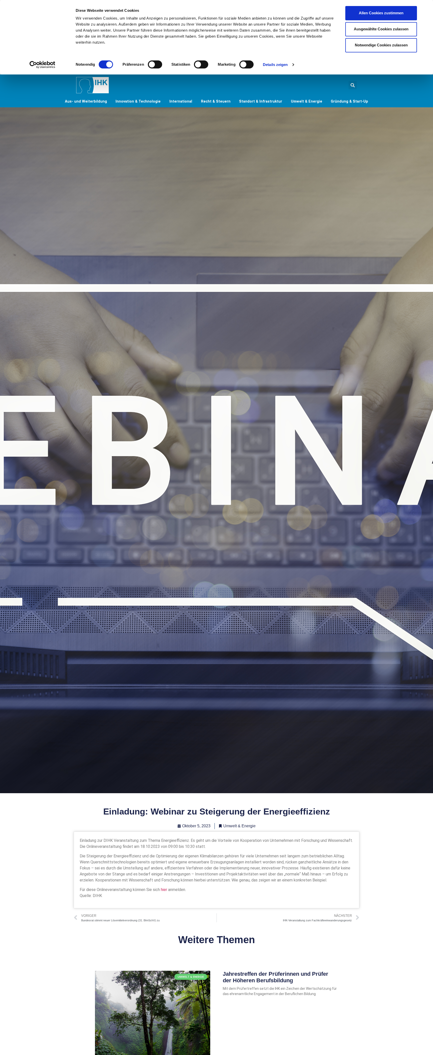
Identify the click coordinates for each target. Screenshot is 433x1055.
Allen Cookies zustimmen (381, 13)
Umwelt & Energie (306, 101)
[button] (353, 85)
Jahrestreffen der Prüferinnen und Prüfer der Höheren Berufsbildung (275, 977)
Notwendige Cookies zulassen (381, 45)
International (180, 101)
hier (164, 889)
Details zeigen (275, 64)
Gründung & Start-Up (349, 101)
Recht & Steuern (216, 101)
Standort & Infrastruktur (260, 101)
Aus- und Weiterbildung (86, 101)
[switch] (155, 64)
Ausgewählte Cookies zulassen (381, 29)
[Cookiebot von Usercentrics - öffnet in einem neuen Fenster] (42, 64)
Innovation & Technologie (138, 101)
